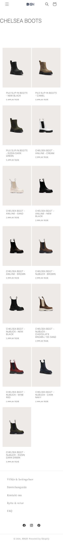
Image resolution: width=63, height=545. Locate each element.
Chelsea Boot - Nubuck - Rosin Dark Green (15, 455)
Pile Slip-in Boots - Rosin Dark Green (16, 153)
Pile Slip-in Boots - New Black (16, 94)
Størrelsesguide (17, 487)
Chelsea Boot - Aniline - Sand (15, 212)
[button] (7, 4)
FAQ (9, 510)
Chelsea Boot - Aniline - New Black (44, 214)
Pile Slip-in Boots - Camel (46, 94)
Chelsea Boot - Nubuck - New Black (15, 331)
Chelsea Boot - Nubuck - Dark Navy (44, 395)
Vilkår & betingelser (20, 479)
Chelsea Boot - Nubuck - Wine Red (15, 395)
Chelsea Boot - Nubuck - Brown (45, 272)
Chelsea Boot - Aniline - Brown (16, 272)
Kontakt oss (14, 495)
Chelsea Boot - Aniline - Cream (44, 152)
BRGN (25, 538)
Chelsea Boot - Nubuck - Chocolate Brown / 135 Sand (45, 332)
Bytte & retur (15, 503)
